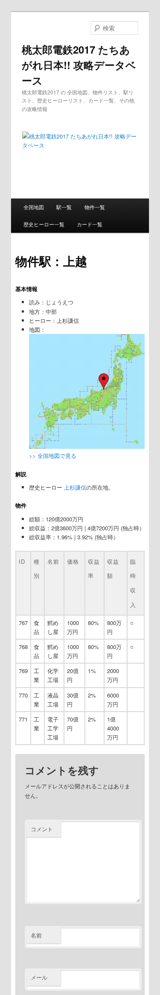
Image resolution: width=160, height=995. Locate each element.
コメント (42, 829)
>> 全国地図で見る (52, 455)
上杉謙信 (75, 487)
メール (39, 977)
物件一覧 (94, 206)
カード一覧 (89, 224)
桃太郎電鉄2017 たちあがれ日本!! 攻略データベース (79, 64)
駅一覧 (64, 206)
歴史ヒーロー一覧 (43, 224)
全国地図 (33, 206)
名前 (36, 935)
